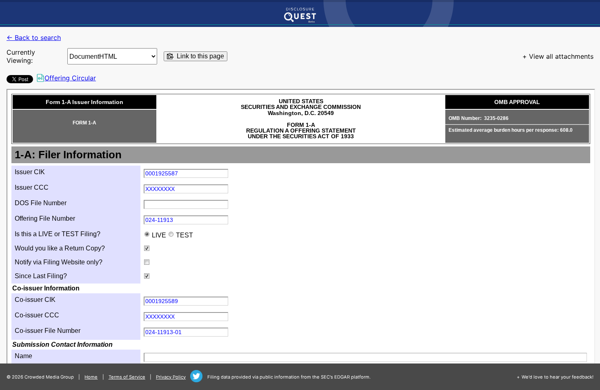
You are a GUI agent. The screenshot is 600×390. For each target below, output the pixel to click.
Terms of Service (127, 377)
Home (91, 377)
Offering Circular (70, 78)
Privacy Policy (171, 377)
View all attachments (561, 56)
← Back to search (34, 37)
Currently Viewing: (21, 56)
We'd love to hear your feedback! (557, 377)
